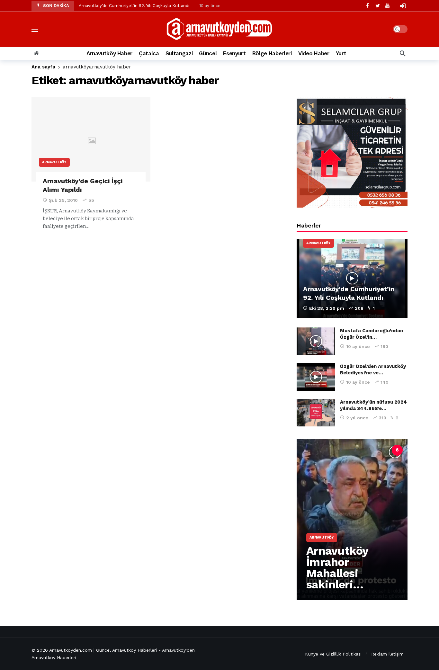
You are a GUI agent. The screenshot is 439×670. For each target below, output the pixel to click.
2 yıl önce (357, 417)
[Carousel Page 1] (326, 450)
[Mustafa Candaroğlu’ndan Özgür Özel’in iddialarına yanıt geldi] (316, 341)
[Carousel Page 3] (354, 450)
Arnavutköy (54, 162)
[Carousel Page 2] (340, 450)
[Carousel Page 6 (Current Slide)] (397, 450)
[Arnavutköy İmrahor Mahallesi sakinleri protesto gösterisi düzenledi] (352, 519)
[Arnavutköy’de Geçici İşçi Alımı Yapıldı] (90, 139)
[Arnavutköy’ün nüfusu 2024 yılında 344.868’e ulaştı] (316, 412)
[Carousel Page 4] (368, 450)
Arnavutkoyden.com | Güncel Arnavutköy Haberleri (103, 650)
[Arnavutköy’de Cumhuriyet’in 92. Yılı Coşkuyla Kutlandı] (352, 278)
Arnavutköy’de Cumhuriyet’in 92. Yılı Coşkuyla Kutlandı (134, 5)
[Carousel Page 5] (383, 450)
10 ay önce (358, 346)
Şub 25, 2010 (63, 200)
